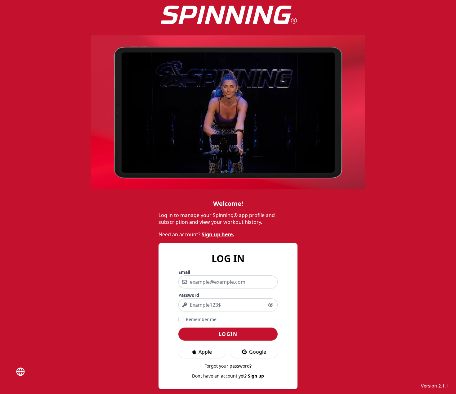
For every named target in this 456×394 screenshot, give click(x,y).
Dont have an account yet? (228, 376)
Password (188, 295)
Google (257, 351)
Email (184, 272)
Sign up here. (218, 234)
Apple (205, 351)
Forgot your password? (228, 366)
